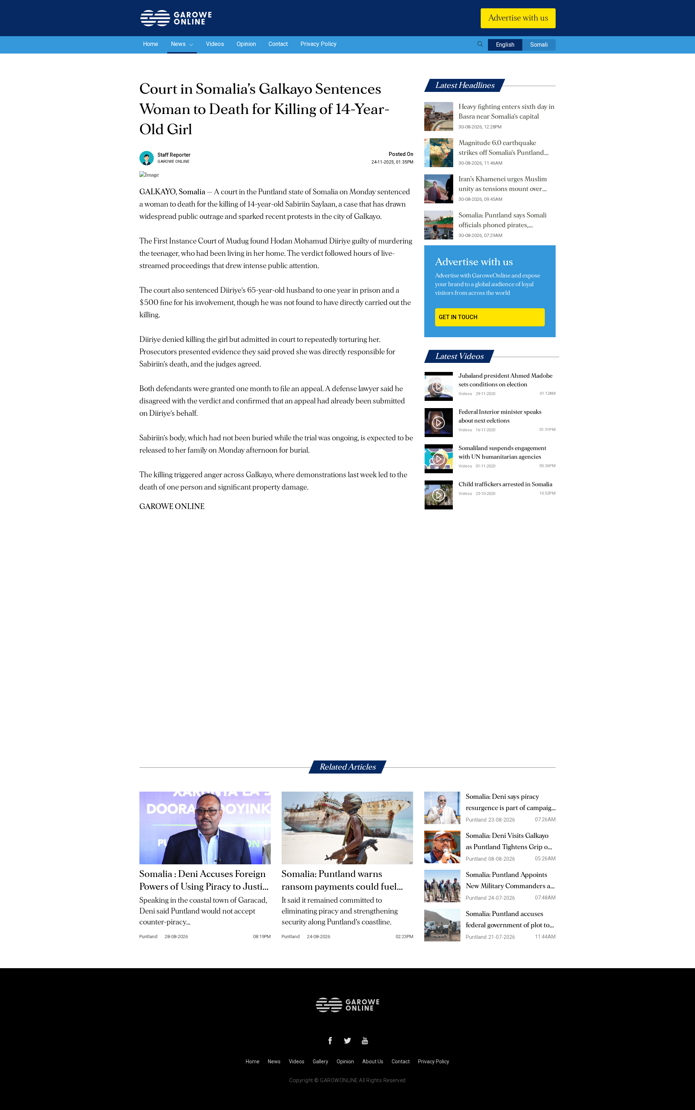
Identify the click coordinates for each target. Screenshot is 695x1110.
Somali (539, 44)
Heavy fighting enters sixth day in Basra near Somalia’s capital (507, 111)
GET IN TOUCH (458, 317)
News (179, 44)
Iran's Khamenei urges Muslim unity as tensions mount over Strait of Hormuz (503, 185)
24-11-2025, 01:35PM (392, 162)
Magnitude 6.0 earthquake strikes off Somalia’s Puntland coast (501, 149)
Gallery (320, 1061)
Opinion (246, 44)
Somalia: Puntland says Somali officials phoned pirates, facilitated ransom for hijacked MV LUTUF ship (503, 221)
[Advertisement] (276, 563)
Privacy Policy (318, 44)
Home (150, 44)
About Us (372, 1061)
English (505, 44)
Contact (278, 44)
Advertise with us (518, 18)
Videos (215, 44)
